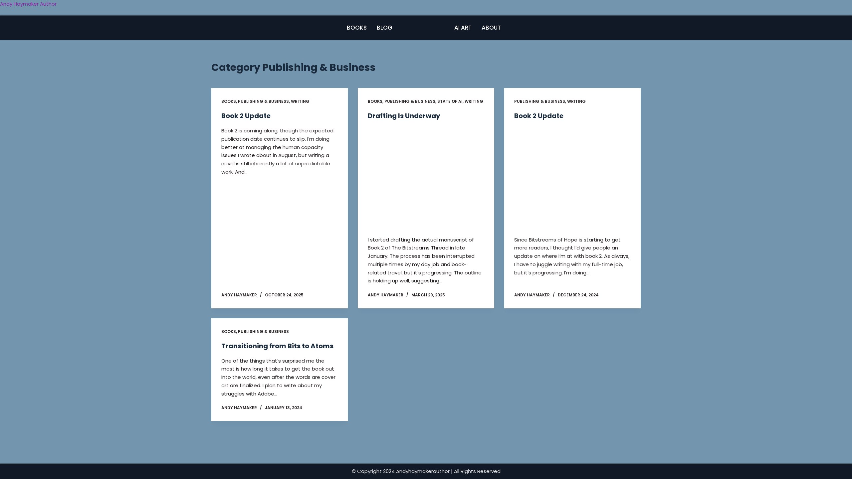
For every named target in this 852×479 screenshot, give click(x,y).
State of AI (450, 101)
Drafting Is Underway (404, 115)
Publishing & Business (263, 101)
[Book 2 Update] (572, 178)
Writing (300, 101)
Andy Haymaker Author (28, 3)
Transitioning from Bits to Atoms (277, 346)
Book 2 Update (246, 115)
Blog (384, 28)
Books (357, 28)
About (491, 28)
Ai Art (463, 28)
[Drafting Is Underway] (426, 178)
